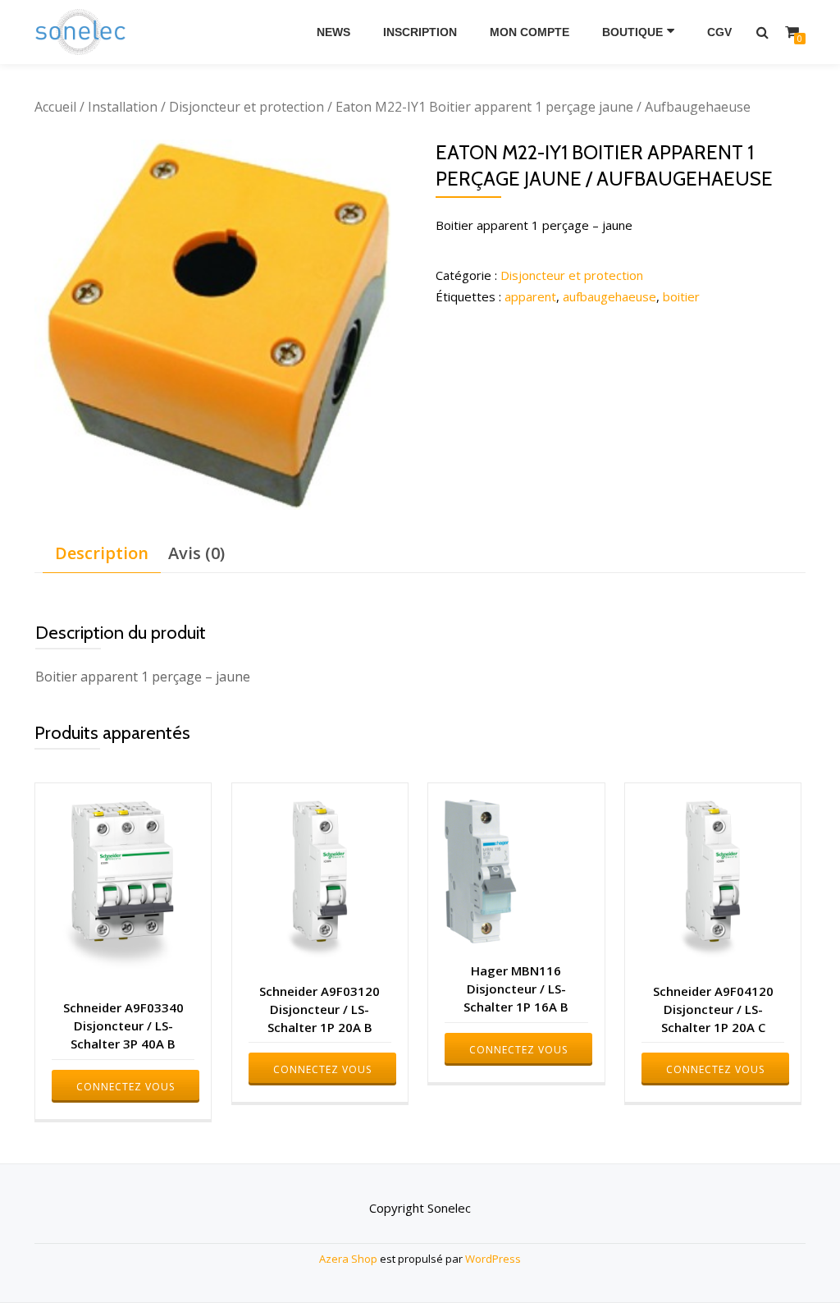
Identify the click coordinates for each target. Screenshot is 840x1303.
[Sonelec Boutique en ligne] (83, 32)
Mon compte (529, 32)
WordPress (493, 1258)
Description (101, 553)
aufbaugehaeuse (609, 296)
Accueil (55, 107)
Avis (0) (196, 553)
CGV (719, 32)
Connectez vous (125, 1087)
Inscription (420, 32)
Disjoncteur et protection (246, 107)
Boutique (632, 32)
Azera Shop (348, 1258)
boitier (681, 296)
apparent (530, 296)
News (333, 32)
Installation (123, 107)
